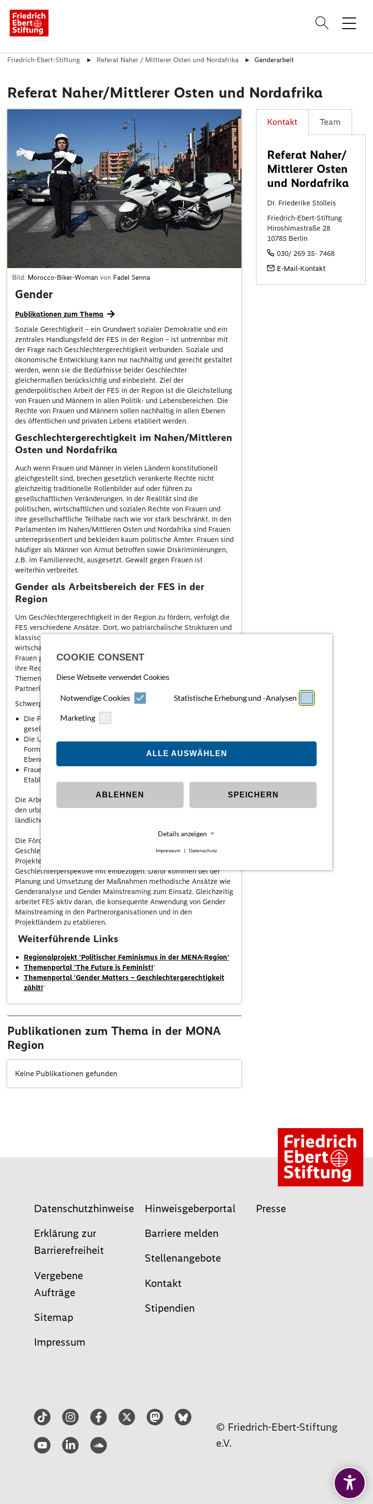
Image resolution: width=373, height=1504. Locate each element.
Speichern (253, 795)
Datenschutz (203, 850)
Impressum (168, 850)
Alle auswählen (186, 753)
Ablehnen (120, 795)
